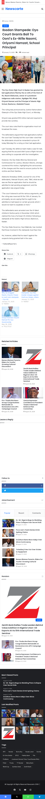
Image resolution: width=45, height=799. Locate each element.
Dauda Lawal (29, 752)
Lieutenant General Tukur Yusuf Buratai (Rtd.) (25, 759)
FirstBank (6, 759)
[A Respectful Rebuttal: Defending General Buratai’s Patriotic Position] (36, 730)
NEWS (11, 21)
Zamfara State (16, 766)
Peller (4, 763)
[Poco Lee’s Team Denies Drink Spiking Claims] (8, 533)
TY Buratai (20, 763)
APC (4, 752)
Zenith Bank (27, 766)
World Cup (6, 766)
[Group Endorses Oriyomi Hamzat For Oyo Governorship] (10, 312)
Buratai (11, 752)
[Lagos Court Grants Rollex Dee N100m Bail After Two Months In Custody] (22, 730)
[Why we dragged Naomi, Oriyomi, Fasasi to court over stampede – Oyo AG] (10, 287)
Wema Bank (29, 763)
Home (6, 21)
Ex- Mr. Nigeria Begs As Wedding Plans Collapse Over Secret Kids (29, 521)
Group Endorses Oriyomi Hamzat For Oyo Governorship (10, 320)
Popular (7, 513)
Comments (36, 513)
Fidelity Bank (26, 755)
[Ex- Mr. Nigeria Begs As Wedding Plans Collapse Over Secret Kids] (8, 523)
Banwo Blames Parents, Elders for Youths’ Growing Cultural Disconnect (11, 363)
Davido (39, 752)
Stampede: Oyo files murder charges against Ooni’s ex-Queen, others (30, 295)
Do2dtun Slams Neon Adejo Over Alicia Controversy (29, 541)
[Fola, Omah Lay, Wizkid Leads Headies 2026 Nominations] (36, 722)
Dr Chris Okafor (7, 755)
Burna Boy (19, 752)
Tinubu (11, 763)
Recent (21, 513)
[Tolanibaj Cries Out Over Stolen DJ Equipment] (8, 552)
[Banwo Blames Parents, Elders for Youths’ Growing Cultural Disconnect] (12, 352)
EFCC (17, 755)
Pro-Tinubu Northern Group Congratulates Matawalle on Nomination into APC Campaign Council (10, 404)
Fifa (34, 755)
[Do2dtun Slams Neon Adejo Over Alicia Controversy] (8, 543)
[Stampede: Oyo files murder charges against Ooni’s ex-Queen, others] (30, 287)
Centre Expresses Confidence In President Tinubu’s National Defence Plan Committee (33, 404)
